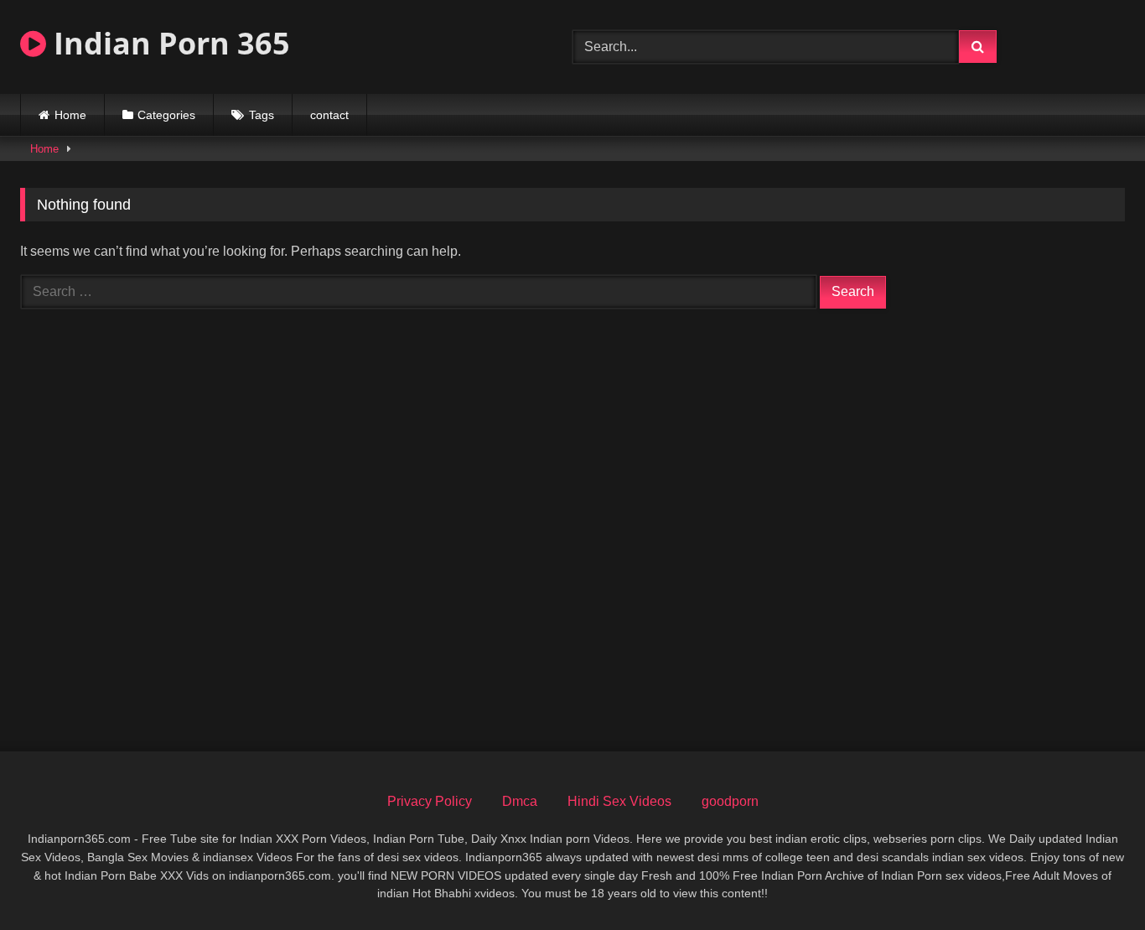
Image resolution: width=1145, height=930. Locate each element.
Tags (261, 115)
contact (329, 115)
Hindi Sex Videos (619, 801)
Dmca (519, 801)
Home (70, 115)
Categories (166, 115)
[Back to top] (1093, 880)
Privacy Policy (429, 801)
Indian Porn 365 (168, 43)
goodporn (730, 801)
